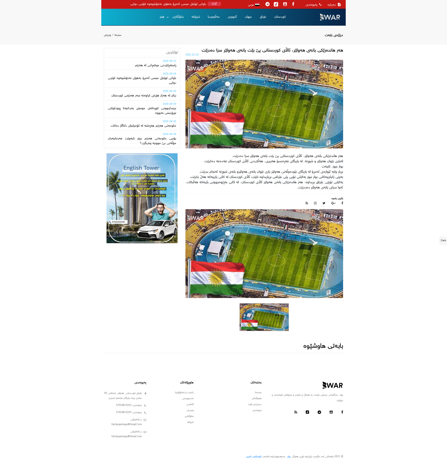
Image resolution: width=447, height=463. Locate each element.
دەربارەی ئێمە (255, 404)
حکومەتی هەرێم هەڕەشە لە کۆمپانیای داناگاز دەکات (143, 126)
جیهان (248, 17)
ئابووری (232, 17)
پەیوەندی (312, 5)
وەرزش (107, 35)
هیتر (162, 17)
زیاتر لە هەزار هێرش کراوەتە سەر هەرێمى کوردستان (143, 95)
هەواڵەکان (257, 398)
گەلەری (190, 404)
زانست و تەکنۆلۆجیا (184, 392)
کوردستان (280, 17)
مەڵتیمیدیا (214, 17)
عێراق (263, 17)
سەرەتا (118, 35)
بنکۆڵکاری (178, 17)
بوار (289, 456)
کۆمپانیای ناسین (253, 456)
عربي (251, 5)
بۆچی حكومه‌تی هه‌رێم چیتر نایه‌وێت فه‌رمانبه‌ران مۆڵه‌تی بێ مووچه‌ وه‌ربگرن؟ (142, 141)
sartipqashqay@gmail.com (126, 424)
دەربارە (332, 5)
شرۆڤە (196, 17)
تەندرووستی (188, 398)
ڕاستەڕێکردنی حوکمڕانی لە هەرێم (155, 65)
